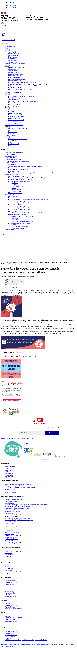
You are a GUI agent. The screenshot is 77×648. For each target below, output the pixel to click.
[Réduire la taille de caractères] (14, 280)
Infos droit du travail (14, 111)
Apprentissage (12, 70)
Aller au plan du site (10, 7)
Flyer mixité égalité (13, 356)
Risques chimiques (17, 191)
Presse (3, 38)
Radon (14, 188)
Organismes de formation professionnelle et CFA (22, 86)
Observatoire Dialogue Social (13, 608)
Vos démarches (12, 62)
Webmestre (4, 644)
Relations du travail (14, 118)
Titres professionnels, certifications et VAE (20, 91)
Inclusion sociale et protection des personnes (21, 96)
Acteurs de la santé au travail (16, 176)
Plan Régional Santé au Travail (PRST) (20, 179)
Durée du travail (13, 211)
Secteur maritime (13, 123)
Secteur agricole (13, 121)
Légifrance (54, 644)
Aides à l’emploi (13, 69)
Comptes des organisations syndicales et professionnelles (25, 166)
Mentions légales (64, 644)
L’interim (11, 145)
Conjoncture (12, 140)
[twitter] (14, 287)
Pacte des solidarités (14, 104)
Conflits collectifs (13, 164)
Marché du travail (13, 144)
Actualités (7, 595)
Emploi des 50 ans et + (15, 75)
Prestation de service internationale (18, 161)
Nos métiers (11, 58)
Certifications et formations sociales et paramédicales (23, 101)
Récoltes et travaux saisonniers (17, 214)
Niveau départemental (18, 201)
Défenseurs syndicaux (14, 168)
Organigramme (12, 60)
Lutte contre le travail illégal (16, 116)
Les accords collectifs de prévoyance (19, 209)
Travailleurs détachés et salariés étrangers (24, 216)
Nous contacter (12, 57)
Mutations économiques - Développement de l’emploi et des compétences (30, 84)
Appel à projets (12, 52)
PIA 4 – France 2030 (14, 87)
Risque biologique (17, 189)
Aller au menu (9, 4)
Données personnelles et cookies (40, 644)
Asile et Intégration (14, 99)
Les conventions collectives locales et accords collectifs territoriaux (28, 199)
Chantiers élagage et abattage (20, 226)
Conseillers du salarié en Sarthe (14, 617)
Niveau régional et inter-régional (21, 203)
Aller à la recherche (10, 5)
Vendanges (15, 218)
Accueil (3, 262)
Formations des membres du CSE (18, 169)
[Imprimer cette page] (11, 284)
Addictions (15, 183)
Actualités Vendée (10, 636)
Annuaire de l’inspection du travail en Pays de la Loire (17, 438)
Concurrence (12, 130)
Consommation (12, 132)
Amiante (14, 184)
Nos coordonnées (10, 580)
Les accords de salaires (15, 204)
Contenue (3, 33)
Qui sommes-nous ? (14, 55)
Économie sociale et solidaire (16, 79)
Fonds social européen (15, 81)
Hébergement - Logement (15, 98)
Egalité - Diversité (13, 53)
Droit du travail (9, 584)
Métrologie (11, 133)
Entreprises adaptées (14, 77)
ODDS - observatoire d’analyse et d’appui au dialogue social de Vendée (26, 640)
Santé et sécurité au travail (16, 120)
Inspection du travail (11, 596)
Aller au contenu (9, 2)
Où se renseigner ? (13, 196)
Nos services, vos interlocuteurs (17, 67)
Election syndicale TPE (15, 115)
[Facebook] (8, 287)
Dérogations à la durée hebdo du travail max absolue (27, 213)
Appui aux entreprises (14, 72)
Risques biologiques (18, 228)
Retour (7, 50)
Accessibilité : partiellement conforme (19, 644)
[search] (9, 42)
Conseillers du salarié (11, 582)
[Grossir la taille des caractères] (14, 282)
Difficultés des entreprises (15, 74)
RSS (2, 36)
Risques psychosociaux (15, 193)
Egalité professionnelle (15, 113)
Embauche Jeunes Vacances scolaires (23, 221)
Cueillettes (15, 219)
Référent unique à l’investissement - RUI (20, 89)
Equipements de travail (19, 186)
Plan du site (9, 646)
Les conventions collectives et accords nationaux (22, 198)
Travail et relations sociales (15, 262)
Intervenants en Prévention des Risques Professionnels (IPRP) (26, 178)
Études (10, 142)
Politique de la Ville (14, 103)
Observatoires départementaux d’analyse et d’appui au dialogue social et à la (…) (32, 173)
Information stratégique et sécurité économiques (22, 82)
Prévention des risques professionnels (19, 181)
